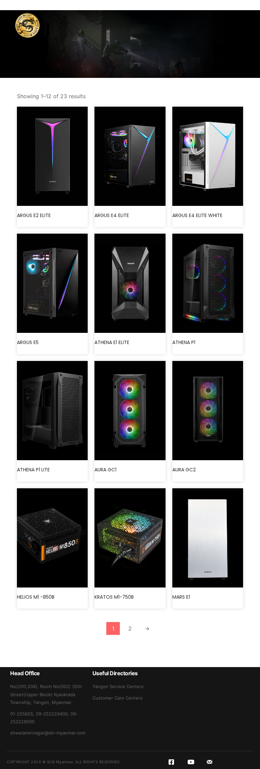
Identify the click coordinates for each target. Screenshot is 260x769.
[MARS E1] (207, 538)
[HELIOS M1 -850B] (52, 538)
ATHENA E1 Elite (111, 342)
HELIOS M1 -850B (36, 597)
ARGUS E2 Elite (34, 215)
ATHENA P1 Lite (33, 469)
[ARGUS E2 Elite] (52, 156)
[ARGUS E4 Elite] (129, 156)
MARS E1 (181, 597)
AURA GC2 (184, 469)
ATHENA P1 (183, 342)
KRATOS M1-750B (114, 597)
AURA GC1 (105, 469)
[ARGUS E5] (52, 283)
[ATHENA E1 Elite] (129, 283)
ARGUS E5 (28, 342)
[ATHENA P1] (207, 283)
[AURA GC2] (207, 410)
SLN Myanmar (60, 762)
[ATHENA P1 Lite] (52, 410)
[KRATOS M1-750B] (129, 538)
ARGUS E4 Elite (111, 215)
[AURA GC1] (129, 410)
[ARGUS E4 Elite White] (207, 156)
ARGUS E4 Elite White (197, 215)
